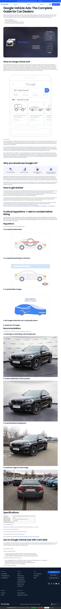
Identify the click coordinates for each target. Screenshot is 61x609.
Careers (2, 595)
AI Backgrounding (20, 577)
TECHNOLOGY (19, 590)
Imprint (35, 577)
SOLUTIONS (3, 571)
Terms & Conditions (37, 573)
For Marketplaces (4, 577)
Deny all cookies (40, 607)
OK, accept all (33, 607)
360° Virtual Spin (20, 575)
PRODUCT (19, 571)
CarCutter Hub (20, 586)
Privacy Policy (36, 575)
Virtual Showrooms (21, 579)
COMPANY (3, 590)
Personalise (47, 607)
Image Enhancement (21, 582)
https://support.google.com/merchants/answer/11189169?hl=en (25, 195)
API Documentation (21, 593)
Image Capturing (20, 584)
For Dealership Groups (5, 575)
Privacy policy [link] (52, 607)
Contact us (3, 593)
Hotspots (19, 573)
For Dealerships (4, 573)
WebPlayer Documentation (22, 595)
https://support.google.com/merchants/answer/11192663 (28, 536)
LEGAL (35, 571)
